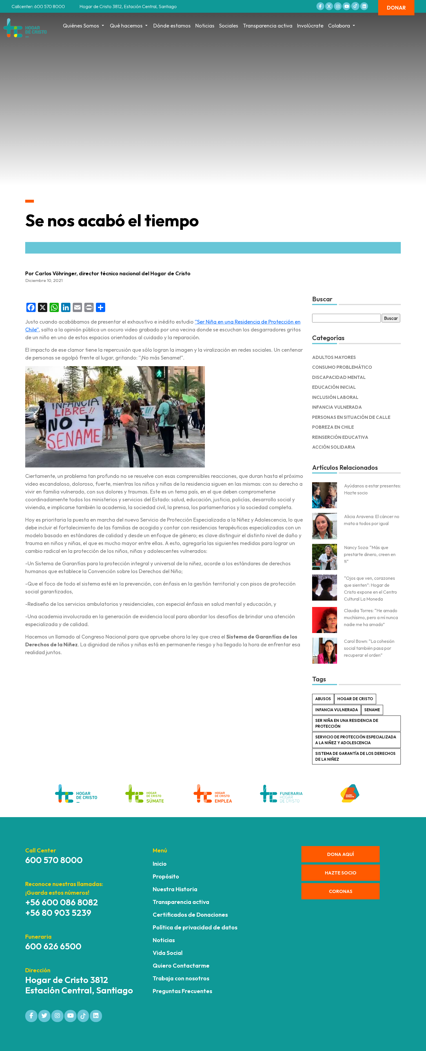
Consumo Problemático (342, 367)
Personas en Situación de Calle (351, 417)
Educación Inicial (334, 387)
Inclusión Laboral (335, 397)
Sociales (228, 25)
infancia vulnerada (336, 709)
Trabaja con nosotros (181, 978)
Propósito (166, 876)
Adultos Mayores (334, 357)
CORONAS (340, 891)
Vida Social (168, 952)
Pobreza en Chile (333, 427)
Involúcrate (310, 25)
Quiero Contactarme (181, 965)
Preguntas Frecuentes (182, 991)
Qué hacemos (126, 25)
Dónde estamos (172, 25)
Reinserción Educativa (340, 437)
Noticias (204, 25)
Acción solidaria (333, 447)
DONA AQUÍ (340, 854)
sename (372, 709)
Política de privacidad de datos (195, 927)
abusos (323, 698)
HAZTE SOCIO (340, 873)
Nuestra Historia (175, 889)
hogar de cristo (355, 698)
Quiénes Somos (81, 25)
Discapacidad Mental (339, 377)
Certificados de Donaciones (190, 914)
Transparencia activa (267, 25)
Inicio (160, 863)
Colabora (339, 25)
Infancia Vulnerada (337, 407)
